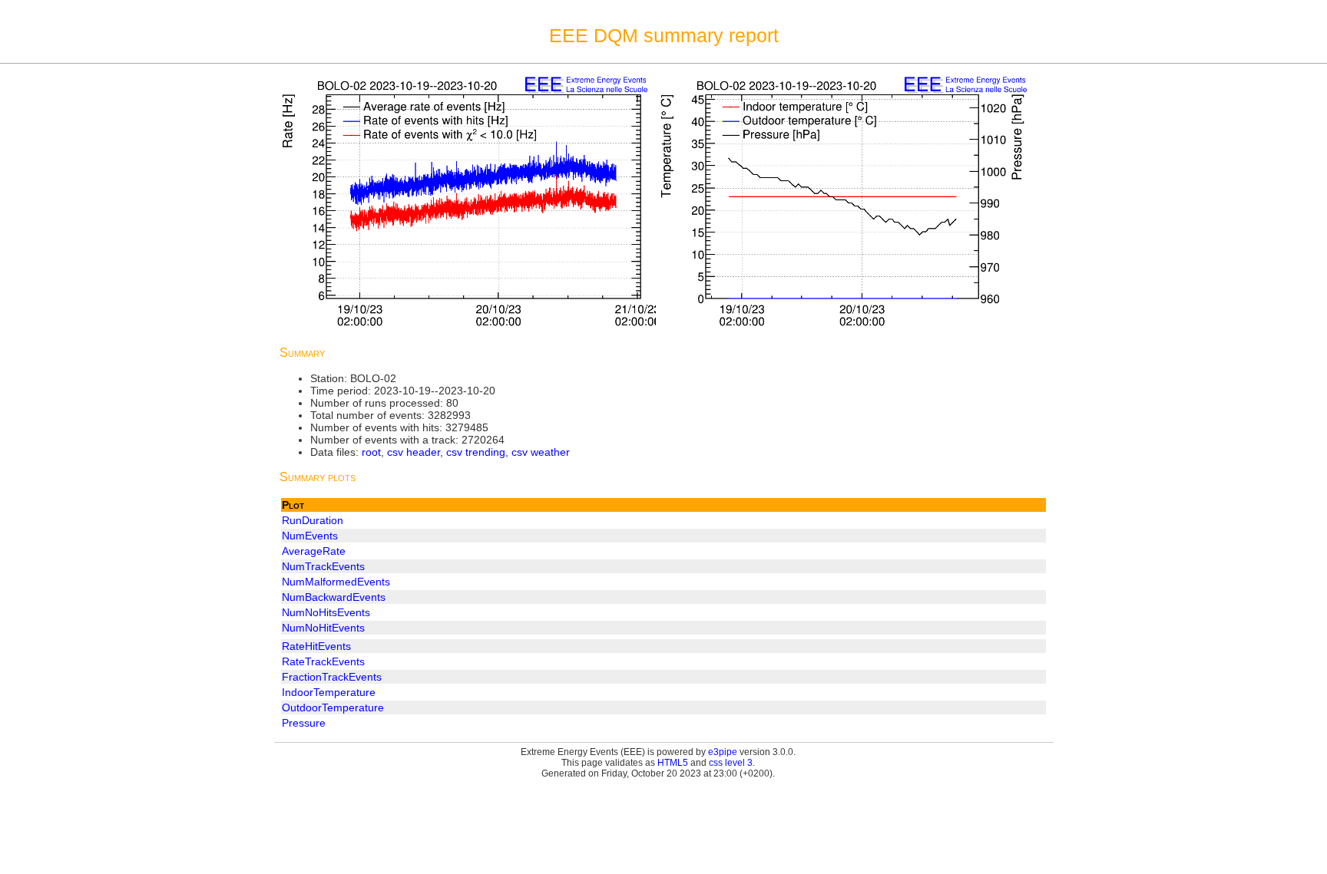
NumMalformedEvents (336, 582)
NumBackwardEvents (334, 597)
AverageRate (314, 551)
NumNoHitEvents (323, 628)
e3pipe (722, 752)
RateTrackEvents (323, 661)
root (371, 452)
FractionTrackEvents (332, 677)
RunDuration (312, 520)
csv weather (540, 452)
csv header (413, 452)
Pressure (304, 723)
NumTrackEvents (323, 566)
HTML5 (672, 762)
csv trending (475, 452)
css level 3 (731, 762)
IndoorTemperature (329, 692)
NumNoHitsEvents (326, 612)
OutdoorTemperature (333, 707)
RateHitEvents (316, 646)
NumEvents (310, 535)
